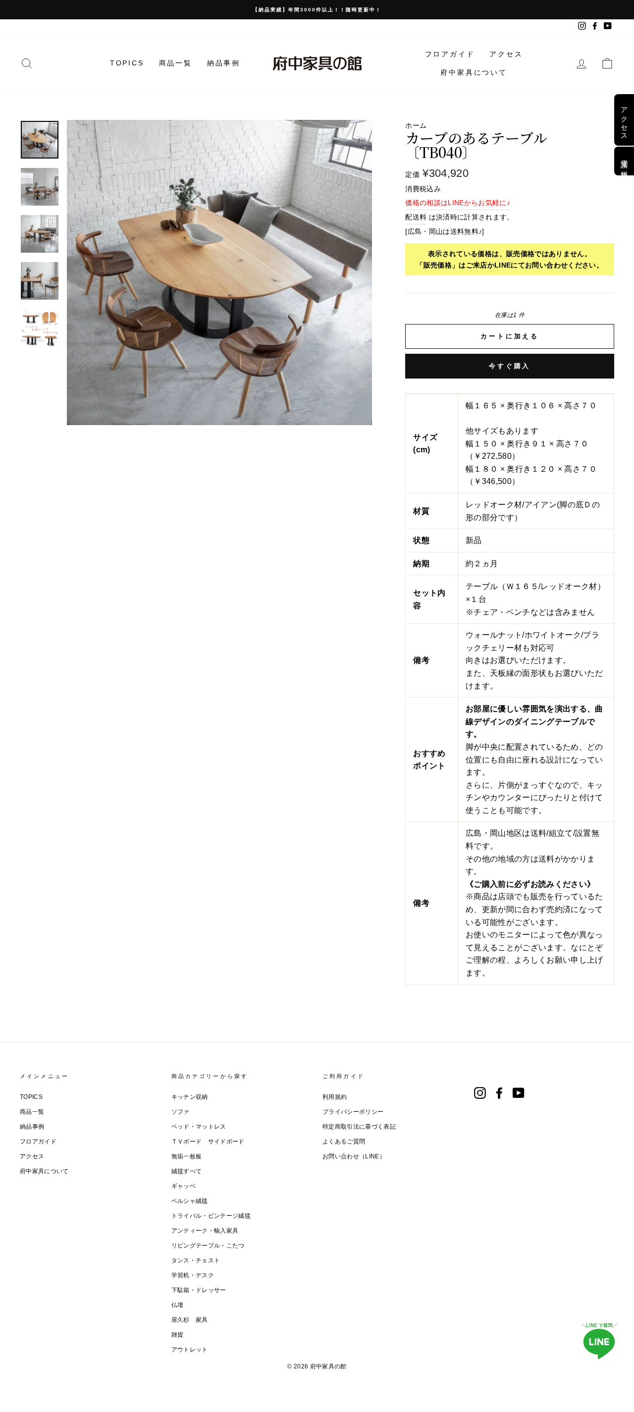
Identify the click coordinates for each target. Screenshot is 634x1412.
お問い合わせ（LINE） (353, 1156)
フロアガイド (450, 54)
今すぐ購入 (510, 366)
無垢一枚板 (186, 1156)
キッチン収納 (189, 1096)
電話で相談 (624, 161)
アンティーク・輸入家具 (205, 1230)
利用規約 (334, 1096)
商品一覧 (175, 63)
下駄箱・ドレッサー (198, 1290)
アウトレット (189, 1349)
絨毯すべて (186, 1171)
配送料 (415, 217)
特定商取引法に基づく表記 (359, 1126)
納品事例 (223, 63)
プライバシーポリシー (353, 1111)
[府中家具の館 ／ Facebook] (499, 1093)
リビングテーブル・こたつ (208, 1245)
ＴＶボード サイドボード (208, 1141)
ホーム (415, 125)
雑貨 (177, 1334)
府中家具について (473, 72)
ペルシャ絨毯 (189, 1200)
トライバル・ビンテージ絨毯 (211, 1215)
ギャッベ (183, 1186)
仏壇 (177, 1305)
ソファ (180, 1111)
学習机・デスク (192, 1275)
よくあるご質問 (343, 1141)
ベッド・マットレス (198, 1126)
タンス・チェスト (195, 1260)
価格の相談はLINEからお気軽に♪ (457, 203)
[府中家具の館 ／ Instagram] (480, 1093)
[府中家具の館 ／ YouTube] (519, 1093)
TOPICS (127, 63)
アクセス (506, 54)
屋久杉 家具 (189, 1319)
